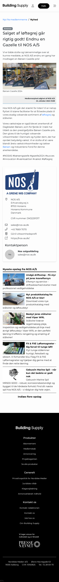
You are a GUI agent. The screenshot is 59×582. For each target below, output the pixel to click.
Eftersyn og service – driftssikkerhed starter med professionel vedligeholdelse (29, 282)
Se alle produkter (29, 464)
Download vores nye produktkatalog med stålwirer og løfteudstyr (27, 301)
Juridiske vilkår (29, 483)
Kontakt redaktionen (29, 508)
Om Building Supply (29, 523)
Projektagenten (29, 459)
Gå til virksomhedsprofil (24, 234)
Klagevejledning (29, 488)
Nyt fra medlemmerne (15, 19)
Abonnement (29, 443)
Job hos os (29, 518)
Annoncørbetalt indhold (29, 494)
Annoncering (29, 454)
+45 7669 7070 (19, 229)
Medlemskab (29, 449)
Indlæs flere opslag (29, 396)
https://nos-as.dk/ (20, 238)
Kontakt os (29, 513)
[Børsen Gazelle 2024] (29, 76)
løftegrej (46, 114)
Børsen (7, 147)
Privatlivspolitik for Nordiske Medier (29, 478)
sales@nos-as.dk (20, 225)
